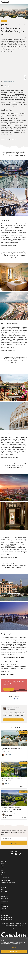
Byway (14, 90)
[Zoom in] (25, 76)
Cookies (22, 927)
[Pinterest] (20, 854)
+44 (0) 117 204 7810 (6, 917)
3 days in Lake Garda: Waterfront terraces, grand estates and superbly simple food (13, 750)
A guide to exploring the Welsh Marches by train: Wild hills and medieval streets (11, 809)
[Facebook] (8, 854)
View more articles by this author (13, 720)
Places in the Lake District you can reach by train (12, 780)
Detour (2, 24)
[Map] (14, 67)
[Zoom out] (25, 78)
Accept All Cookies (14, 951)
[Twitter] (12, 854)
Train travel (9, 86)
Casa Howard (4, 444)
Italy (5, 86)
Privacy (13, 928)
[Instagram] (16, 854)
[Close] (26, 938)
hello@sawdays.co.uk (6, 919)
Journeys (6, 24)
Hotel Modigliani (16, 337)
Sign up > (8, 689)
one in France (17, 92)
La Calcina (8, 546)
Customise (14, 947)
